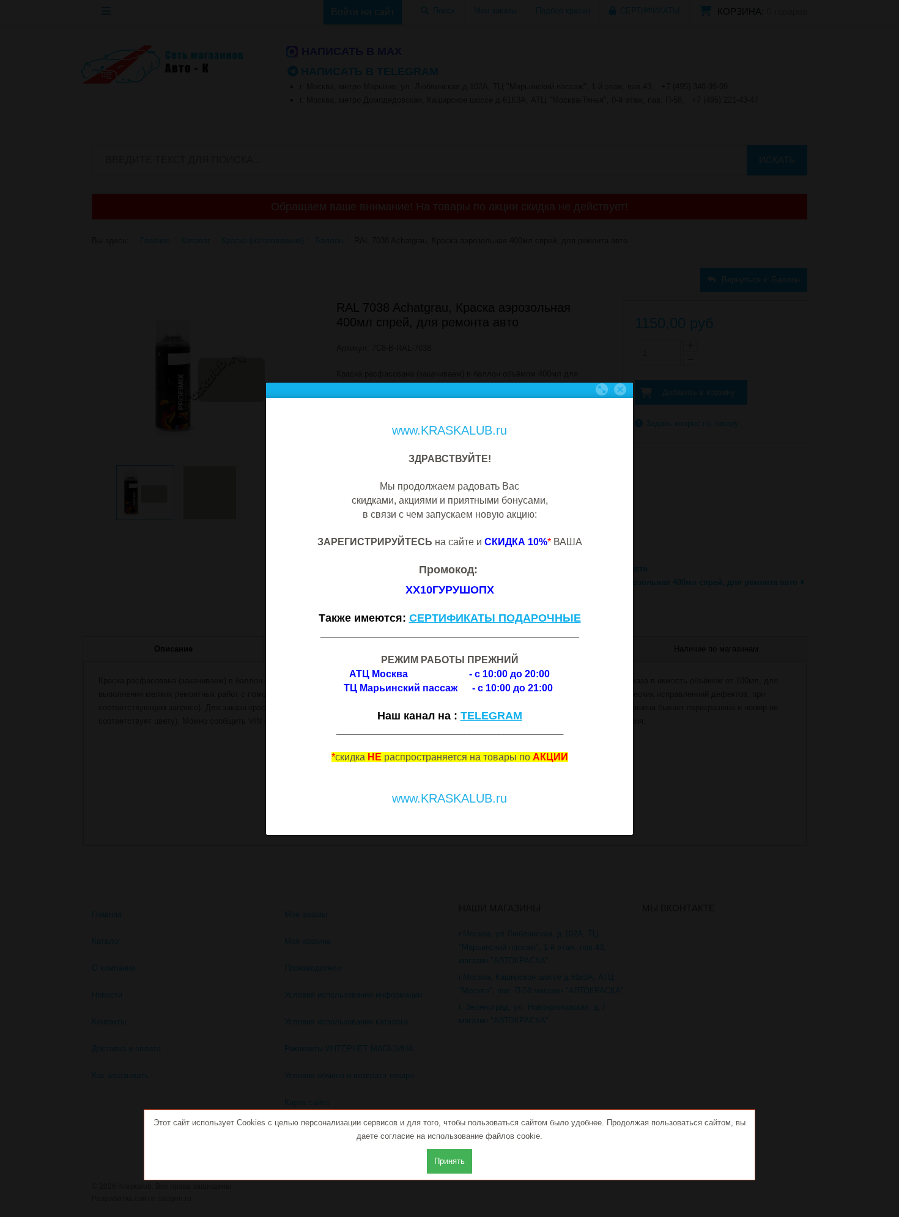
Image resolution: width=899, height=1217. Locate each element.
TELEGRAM (491, 716)
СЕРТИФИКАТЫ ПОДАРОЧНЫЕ (495, 618)
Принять (449, 1161)
